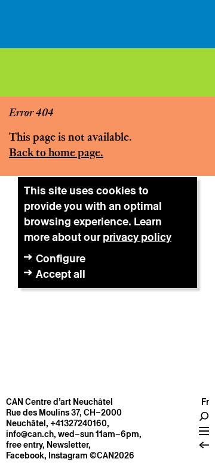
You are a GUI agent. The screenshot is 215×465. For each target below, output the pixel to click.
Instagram (68, 455)
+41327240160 (78, 423)
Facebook (25, 455)
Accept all (60, 273)
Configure (60, 258)
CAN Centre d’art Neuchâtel (59, 402)
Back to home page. (56, 153)
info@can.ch (30, 434)
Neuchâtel (26, 423)
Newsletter (67, 445)
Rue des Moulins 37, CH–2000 (64, 412)
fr (205, 401)
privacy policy (137, 237)
